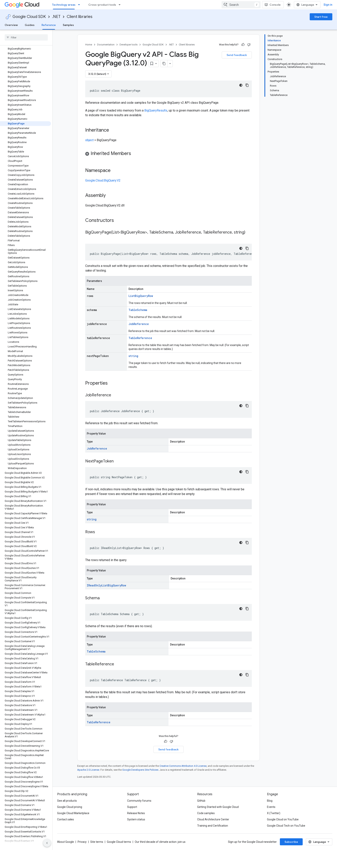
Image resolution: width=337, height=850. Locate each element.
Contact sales (65, 819)
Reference (49, 25)
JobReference (139, 324)
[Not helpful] (249, 45)
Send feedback (237, 55)
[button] (168, 154)
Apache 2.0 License (88, 769)
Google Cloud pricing (69, 806)
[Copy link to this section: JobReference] (115, 395)
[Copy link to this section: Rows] (99, 532)
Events (271, 806)
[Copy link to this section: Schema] (103, 598)
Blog (269, 800)
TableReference (140, 338)
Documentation (105, 44)
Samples (68, 25)
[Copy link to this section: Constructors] (119, 220)
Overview (11, 25)
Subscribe (291, 842)
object (89, 140)
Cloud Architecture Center (213, 819)
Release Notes (136, 813)
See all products (67, 800)
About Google (65, 841)
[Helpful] (243, 45)
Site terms (96, 841)
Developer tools (128, 44)
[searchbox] (26, 37)
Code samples (206, 813)
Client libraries (79, 16)
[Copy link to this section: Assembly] (110, 195)
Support (132, 806)
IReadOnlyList (97, 585)
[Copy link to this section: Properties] (113, 383)
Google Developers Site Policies (140, 769)
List (132, 296)
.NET (56, 16)
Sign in (328, 4)
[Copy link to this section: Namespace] (114, 170)
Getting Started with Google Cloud (218, 806)
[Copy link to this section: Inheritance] (113, 130)
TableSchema (138, 310)
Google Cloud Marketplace (73, 813)
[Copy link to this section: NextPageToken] (117, 461)
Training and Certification (212, 825)
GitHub (201, 800)
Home (88, 44)
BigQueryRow (144, 296)
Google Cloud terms (119, 841)
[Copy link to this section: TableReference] (118, 664)
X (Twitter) (273, 813)
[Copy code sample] (247, 85)
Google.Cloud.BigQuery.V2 (103, 180)
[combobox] (241, 4)
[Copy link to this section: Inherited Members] (135, 153)
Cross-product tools (102, 4)
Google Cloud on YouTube (283, 819)
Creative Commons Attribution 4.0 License (183, 765)
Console (275, 4)
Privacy (82, 841)
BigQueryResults (155, 110)
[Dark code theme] (241, 85)
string (133, 356)
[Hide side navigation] (47, 843)
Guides (30, 25)
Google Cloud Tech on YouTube (286, 825)
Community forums (139, 800)
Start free (321, 17)
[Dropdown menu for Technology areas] (80, 4)
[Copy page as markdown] (164, 63)
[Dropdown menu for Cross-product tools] (120, 4)
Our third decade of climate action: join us (160, 841)
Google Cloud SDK (29, 16)
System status (136, 819)
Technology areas (63, 4)
